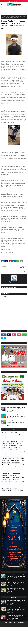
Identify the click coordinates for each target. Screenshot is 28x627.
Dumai (9, 447)
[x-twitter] (12, 1)
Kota (3, 458)
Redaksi (10, 622)
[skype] (18, 1)
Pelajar (21, 466)
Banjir (15, 439)
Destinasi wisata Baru (10, 443)
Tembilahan (9, 490)
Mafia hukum (4, 464)
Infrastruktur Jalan (5, 451)
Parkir (12, 466)
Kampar (8, 454)
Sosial (11, 486)
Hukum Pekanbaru (5, 449)
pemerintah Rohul (13, 475)
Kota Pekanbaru (8, 458)
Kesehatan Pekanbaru (6, 456)
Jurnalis (3, 454)
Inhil (11, 451)
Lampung (3, 460)
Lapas (8, 460)
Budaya (3, 443)
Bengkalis (8, 441)
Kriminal (17, 458)
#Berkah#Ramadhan (5, 432)
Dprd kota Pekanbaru (6, 445)
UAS (18, 490)
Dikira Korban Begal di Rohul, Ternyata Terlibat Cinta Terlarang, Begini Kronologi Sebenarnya (16, 590)
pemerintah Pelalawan (16, 473)
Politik (9, 479)
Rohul (17, 481)
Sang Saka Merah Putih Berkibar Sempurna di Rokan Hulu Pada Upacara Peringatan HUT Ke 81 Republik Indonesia (17, 609)
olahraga (3, 466)
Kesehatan (19, 454)
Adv (2, 439)
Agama (6, 439)
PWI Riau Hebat (4, 481)
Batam (3, 441)
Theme (24, 624)
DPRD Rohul (4, 447)
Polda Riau (4, 479)
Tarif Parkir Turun (18, 488)
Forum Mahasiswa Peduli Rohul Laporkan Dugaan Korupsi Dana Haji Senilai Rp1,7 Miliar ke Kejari (16, 409)
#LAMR (3, 434)
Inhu (14, 451)
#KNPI (16, 432)
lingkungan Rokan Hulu (16, 462)
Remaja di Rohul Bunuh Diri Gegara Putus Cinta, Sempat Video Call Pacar (16, 583)
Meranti (14, 464)
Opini (8, 466)
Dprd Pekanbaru (14, 445)
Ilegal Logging (18, 449)
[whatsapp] (24, 334)
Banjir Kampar (20, 439)
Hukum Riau (12, 449)
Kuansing (22, 458)
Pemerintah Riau (5, 475)
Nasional (18, 464)
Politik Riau (14, 479)
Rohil (13, 481)
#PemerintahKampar (20, 434)
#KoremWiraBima (22, 432)
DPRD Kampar (18, 443)
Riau (10, 481)
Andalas (10, 439)
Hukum (7, 16)
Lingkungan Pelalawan (6, 462)
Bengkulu (13, 441)
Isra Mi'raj (19, 451)
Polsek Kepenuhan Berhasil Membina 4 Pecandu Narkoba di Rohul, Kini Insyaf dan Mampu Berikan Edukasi (16, 617)
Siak (8, 486)
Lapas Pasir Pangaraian (15, 460)
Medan (9, 464)
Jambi (24, 451)
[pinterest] (16, 1)
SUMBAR (7, 488)
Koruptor (20, 456)
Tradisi (14, 490)
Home (6, 622)
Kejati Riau (13, 454)
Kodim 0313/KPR (14, 456)
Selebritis (3, 486)
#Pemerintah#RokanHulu (10, 434)
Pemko (13, 477)
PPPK (18, 479)
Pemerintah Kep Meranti (6, 471)
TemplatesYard (13, 624)
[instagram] (14, 1)
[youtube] (19, 334)
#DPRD (12, 432)
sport (3, 488)
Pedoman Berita (21, 622)
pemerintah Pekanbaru (6, 473)
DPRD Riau (21, 445)
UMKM (21, 490)
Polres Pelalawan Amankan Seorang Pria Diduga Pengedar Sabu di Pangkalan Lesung (16, 415)
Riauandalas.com (5, 31)
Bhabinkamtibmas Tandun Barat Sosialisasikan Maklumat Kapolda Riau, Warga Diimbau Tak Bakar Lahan (15, 422)
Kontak (15, 622)
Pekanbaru (16, 466)
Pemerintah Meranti (16, 471)
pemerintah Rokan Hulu (6, 477)
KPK (13, 458)
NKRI (23, 464)
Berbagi (17, 441)
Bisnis (22, 441)
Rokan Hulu (22, 481)
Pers (23, 477)
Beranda (3, 16)
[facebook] (9, 1)
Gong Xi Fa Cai (14, 447)
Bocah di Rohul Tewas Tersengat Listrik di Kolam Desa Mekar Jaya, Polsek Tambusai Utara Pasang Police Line (16, 576)
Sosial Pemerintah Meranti (19, 486)
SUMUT (11, 488)
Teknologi (3, 490)
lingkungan (23, 460)
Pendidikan (18, 477)
